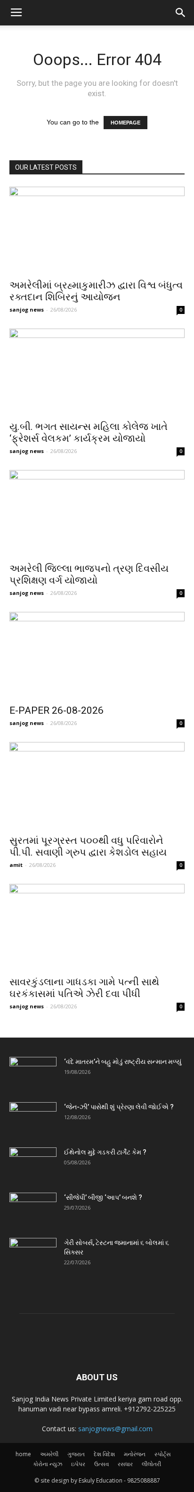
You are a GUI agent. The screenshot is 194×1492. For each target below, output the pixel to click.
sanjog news (26, 309)
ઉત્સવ (101, 1464)
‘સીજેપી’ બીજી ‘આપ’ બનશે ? (103, 1197)
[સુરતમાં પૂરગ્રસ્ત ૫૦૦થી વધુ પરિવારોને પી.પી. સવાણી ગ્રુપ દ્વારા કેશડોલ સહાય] (97, 785)
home (23, 1454)
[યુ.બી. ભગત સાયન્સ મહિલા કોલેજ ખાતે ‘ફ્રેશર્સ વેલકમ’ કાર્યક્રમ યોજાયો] (97, 372)
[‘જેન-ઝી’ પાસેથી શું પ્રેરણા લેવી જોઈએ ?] (33, 1118)
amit (16, 864)
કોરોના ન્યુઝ (47, 1464)
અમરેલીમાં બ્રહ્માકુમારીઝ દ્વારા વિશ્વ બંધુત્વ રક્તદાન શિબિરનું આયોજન (96, 291)
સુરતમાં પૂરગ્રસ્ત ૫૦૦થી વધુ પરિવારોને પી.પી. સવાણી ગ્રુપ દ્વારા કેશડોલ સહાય (88, 846)
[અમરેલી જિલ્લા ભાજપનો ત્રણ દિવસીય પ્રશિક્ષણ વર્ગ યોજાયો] (97, 513)
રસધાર (125, 1464)
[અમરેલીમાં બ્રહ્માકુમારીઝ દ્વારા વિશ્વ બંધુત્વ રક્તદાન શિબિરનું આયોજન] (97, 230)
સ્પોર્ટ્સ (162, 1454)
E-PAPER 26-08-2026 (56, 710)
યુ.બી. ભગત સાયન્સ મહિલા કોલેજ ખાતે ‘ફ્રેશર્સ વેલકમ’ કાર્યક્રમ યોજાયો (88, 432)
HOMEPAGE (125, 122)
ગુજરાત (76, 1454)
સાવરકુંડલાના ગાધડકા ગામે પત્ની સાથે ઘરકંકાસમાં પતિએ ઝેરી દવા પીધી (84, 987)
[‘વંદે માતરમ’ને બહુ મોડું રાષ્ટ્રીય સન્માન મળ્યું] (33, 1073)
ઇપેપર (78, 1464)
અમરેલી (49, 1454)
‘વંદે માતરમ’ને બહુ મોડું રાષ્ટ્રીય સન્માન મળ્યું (122, 1061)
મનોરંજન (135, 1454)
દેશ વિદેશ (104, 1454)
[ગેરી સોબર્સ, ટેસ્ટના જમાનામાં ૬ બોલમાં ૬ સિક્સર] (33, 1254)
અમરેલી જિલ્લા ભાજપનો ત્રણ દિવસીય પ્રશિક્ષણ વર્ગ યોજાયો (89, 574)
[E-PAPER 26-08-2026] (97, 655)
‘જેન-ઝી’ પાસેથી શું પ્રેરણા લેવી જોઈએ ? (119, 1107)
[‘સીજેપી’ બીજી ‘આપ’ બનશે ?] (33, 1209)
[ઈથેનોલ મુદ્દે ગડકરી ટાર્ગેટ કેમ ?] (33, 1163)
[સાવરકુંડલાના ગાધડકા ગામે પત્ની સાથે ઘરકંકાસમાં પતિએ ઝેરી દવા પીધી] (97, 927)
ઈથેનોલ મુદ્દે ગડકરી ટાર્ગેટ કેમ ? (105, 1152)
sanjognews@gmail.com (115, 1428)
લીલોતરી (151, 1464)
